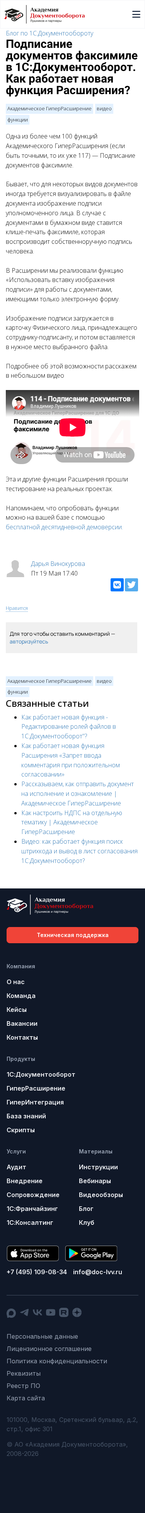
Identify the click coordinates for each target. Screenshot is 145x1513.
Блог (86, 1208)
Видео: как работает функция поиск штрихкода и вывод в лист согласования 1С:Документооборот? (79, 851)
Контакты (22, 1037)
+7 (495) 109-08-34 (37, 1272)
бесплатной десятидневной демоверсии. (64, 527)
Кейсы (17, 1009)
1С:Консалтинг (30, 1222)
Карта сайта (26, 1398)
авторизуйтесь (29, 641)
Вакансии (22, 1023)
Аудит (16, 1167)
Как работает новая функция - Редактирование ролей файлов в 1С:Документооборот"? (68, 727)
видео (104, 108)
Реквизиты (24, 1373)
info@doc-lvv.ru (97, 1272)
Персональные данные (42, 1336)
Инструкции (98, 1167)
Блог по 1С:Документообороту (49, 33)
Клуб (86, 1222)
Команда (21, 996)
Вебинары (95, 1181)
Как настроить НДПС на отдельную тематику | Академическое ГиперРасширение (71, 822)
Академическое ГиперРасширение (49, 108)
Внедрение (25, 1181)
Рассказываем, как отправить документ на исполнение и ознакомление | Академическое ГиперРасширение (77, 793)
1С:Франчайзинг (32, 1208)
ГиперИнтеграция (35, 1102)
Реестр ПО (23, 1386)
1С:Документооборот (41, 1074)
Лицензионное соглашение (49, 1349)
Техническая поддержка (73, 935)
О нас (16, 982)
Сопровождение (33, 1195)
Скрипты (21, 1130)
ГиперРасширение (36, 1088)
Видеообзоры (101, 1195)
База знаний (26, 1116)
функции (17, 119)
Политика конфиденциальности (57, 1361)
